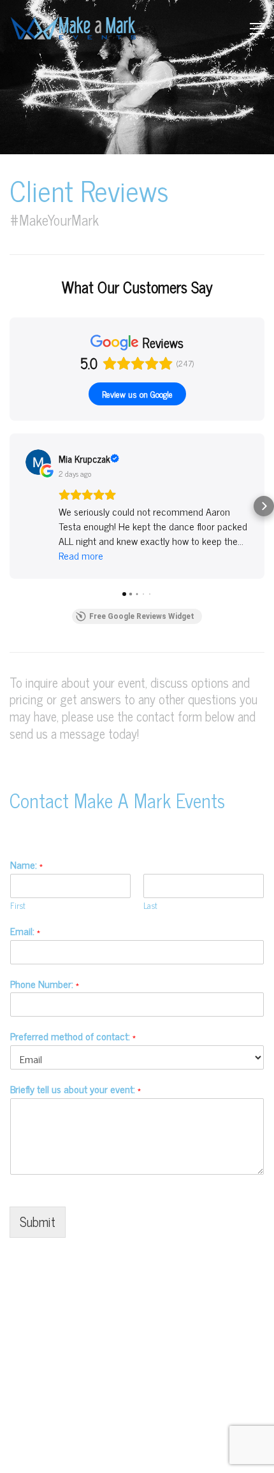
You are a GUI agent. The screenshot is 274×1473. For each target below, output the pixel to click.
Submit (37, 1221)
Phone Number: (44, 983)
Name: (26, 864)
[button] (257, 29)
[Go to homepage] (73, 28)
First (17, 906)
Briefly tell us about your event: (75, 1089)
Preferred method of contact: (73, 1036)
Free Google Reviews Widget (141, 616)
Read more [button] (81, 555)
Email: (25, 931)
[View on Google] (38, 462)
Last (150, 906)
